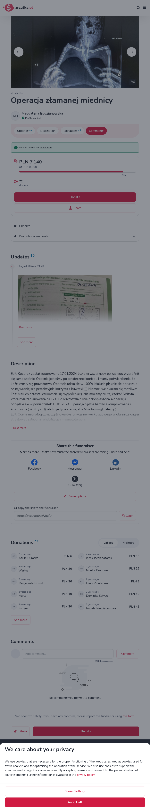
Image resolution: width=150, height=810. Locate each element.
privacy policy (86, 775)
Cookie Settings (75, 791)
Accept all (75, 802)
